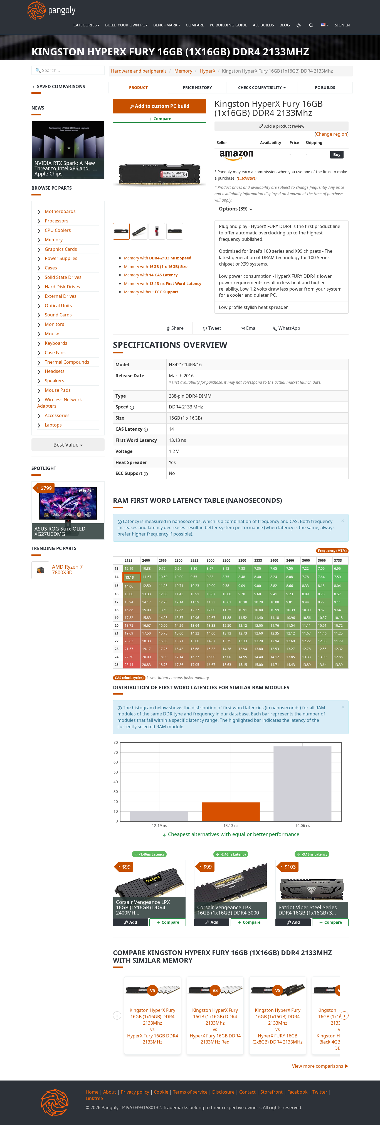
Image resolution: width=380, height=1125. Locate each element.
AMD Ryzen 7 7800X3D (67, 569)
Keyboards (56, 343)
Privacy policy (135, 1092)
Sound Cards (58, 315)
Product (138, 87)
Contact (247, 1092)
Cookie (161, 1092)
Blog (285, 25)
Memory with (157, 258)
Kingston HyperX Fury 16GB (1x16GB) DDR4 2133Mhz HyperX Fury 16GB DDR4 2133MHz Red (215, 1026)
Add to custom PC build (161, 106)
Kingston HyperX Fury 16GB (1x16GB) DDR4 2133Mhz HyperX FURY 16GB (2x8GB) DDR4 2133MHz (278, 1026)
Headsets (55, 371)
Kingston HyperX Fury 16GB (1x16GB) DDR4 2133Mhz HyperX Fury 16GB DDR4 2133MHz (152, 1026)
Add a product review (283, 126)
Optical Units (58, 306)
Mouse (52, 334)
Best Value (66, 444)
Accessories (57, 415)
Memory (54, 240)
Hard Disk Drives (62, 287)
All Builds (263, 25)
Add (132, 922)
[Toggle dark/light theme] (299, 25)
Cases (51, 268)
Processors (56, 221)
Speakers (54, 381)
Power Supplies (61, 258)
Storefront (271, 1092)
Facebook (297, 1092)
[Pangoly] (51, 7)
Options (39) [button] (234, 208)
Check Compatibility (260, 87)
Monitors (54, 324)
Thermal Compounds (67, 362)
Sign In (342, 25)
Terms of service (190, 1092)
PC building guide (228, 25)
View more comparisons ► (320, 1066)
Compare (195, 25)
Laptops (53, 425)
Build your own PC (125, 25)
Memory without (151, 291)
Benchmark (165, 25)
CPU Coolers (58, 230)
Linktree (94, 1098)
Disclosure (246, 178)
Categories (85, 25)
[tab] (281, 209)
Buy (336, 154)
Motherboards (60, 211)
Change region (331, 134)
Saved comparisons (60, 86)
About (109, 1092)
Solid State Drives (63, 277)
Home (92, 1092)
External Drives (61, 296)
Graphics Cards (61, 249)
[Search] (311, 25)
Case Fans (55, 353)
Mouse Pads (58, 390)
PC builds (325, 87)
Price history (197, 87)
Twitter (319, 1092)
